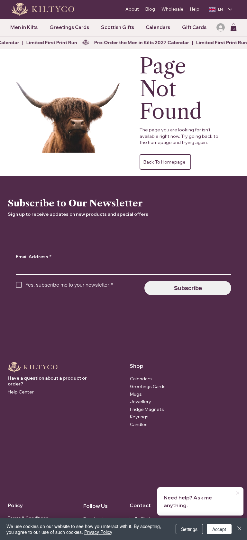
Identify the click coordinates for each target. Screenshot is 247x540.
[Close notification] (237, 493)
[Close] (239, 529)
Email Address (33, 257)
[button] (233, 27)
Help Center (21, 392)
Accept (219, 529)
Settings (189, 529)
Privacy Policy (98, 532)
